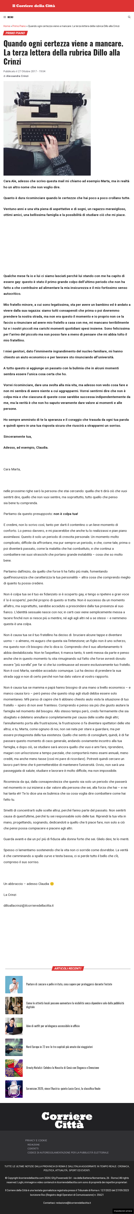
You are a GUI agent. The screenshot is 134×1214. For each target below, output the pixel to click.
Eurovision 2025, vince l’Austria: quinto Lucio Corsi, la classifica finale (63, 1088)
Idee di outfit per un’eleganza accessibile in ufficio (53, 1026)
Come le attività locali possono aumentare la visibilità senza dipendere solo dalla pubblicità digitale (75, 1005)
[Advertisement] (67, 247)
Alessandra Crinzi (17, 76)
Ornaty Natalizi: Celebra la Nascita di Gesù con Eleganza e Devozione (62, 1068)
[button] (129, 17)
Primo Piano (19, 26)
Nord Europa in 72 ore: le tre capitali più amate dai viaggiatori (59, 1047)
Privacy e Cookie (36, 1140)
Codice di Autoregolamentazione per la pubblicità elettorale (68, 1152)
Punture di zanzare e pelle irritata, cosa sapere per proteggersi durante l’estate (69, 984)
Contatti (33, 1148)
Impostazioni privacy (123, 1211)
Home (6, 26)
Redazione (34, 1144)
